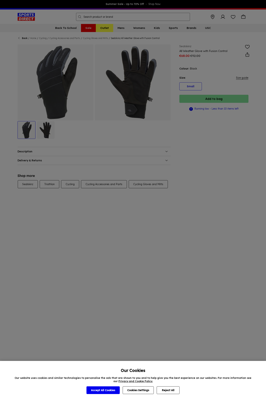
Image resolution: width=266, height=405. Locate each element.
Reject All (168, 390)
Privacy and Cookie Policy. (135, 381)
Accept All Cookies (103, 390)
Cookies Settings (138, 390)
